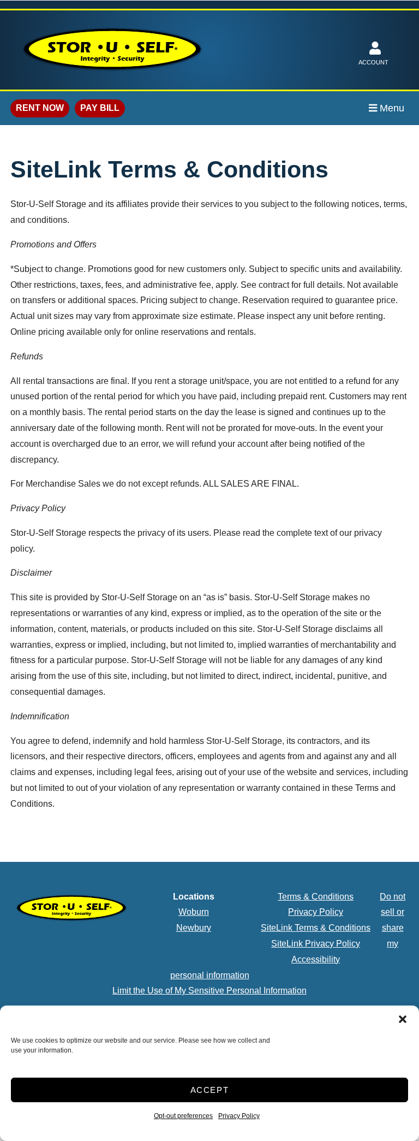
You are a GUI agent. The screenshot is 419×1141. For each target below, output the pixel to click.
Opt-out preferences (183, 1116)
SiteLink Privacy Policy (315, 943)
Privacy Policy (239, 1116)
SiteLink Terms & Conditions (315, 927)
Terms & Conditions (316, 896)
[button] (402, 1019)
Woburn (193, 912)
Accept (209, 1090)
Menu (390, 108)
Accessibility (315, 959)
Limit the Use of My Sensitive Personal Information (209, 990)
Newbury (193, 927)
